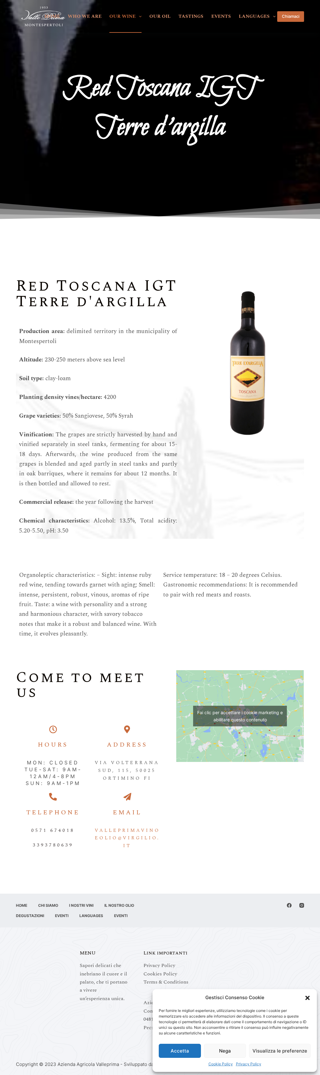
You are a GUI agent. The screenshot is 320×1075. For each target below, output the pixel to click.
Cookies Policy (160, 974)
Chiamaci (290, 16)
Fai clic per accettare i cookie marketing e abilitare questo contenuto (240, 716)
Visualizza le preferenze (279, 1051)
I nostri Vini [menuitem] (81, 905)
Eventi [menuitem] (61, 915)
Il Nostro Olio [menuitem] (119, 905)
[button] (307, 998)
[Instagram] (301, 905)
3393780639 (53, 845)
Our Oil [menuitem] (160, 16)
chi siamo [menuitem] (48, 905)
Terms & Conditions (165, 982)
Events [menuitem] (221, 16)
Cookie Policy (220, 1064)
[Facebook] (289, 905)
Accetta (180, 1051)
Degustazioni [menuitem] (30, 915)
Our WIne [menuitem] (122, 16)
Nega (225, 1051)
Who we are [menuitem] (85, 16)
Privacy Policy (248, 1064)
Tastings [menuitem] (190, 16)
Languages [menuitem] (254, 16)
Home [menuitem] (52, 16)
